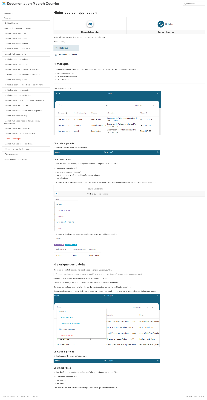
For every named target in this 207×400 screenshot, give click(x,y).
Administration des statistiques (17, 115)
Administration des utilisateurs (18, 49)
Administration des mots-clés (16, 105)
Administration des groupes (16, 38)
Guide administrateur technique (17, 159)
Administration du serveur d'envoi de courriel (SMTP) (26, 100)
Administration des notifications (18, 95)
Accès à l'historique (13, 138)
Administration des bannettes (16, 64)
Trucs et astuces (11, 154)
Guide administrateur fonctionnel (18, 28)
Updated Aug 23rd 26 (29, 396)
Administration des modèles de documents (23, 74)
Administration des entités (15, 33)
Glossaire (7, 18)
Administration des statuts (15, 54)
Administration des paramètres (17, 128)
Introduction (8, 13)
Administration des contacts (17, 90)
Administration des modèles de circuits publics (23, 110)
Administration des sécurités (16, 43)
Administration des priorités (16, 79)
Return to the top (10, 396)
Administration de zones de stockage (19, 144)
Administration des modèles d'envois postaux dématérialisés (22, 122)
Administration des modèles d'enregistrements (24, 85)
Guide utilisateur (11, 23)
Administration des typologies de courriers (22, 69)
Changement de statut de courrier (18, 149)
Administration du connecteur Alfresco (20, 133)
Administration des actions (17, 59)
